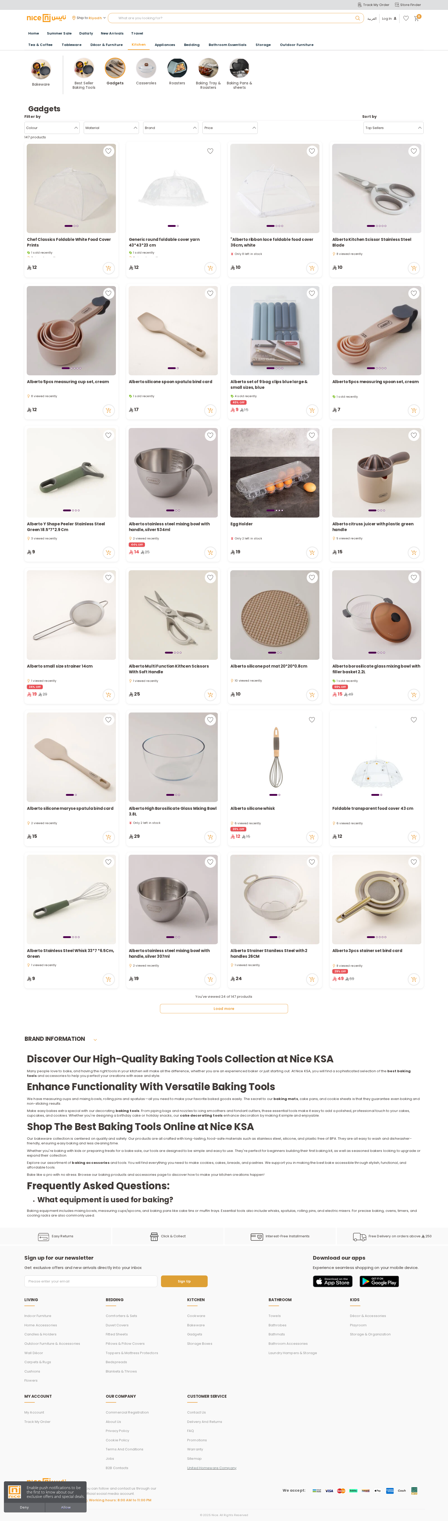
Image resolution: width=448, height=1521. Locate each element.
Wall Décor (33, 1352)
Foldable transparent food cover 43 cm (372, 808)
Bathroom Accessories (288, 1343)
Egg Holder (241, 524)
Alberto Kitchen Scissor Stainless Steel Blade (371, 242)
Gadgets (194, 1334)
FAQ (190, 1430)
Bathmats (277, 1334)
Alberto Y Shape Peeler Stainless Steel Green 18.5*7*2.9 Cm (66, 527)
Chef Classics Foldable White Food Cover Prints (69, 242)
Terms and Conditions (125, 1449)
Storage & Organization (370, 1334)
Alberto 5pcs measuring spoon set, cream (375, 381)
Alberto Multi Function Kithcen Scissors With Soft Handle (169, 669)
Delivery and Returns (204, 1421)
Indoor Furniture (37, 1315)
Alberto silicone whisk (252, 808)
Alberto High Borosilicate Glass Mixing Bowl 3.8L (173, 811)
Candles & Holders (40, 1334)
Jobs (110, 1458)
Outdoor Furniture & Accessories (52, 1343)
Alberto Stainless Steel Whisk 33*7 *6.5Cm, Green (70, 953)
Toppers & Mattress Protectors (132, 1352)
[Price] (254, 128)
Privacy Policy (117, 1430)
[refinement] (420, 128)
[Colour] (76, 128)
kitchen (136, 1071)
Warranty (195, 1449)
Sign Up (184, 1281)
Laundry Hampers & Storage (293, 1352)
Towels (275, 1315)
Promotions (197, 1440)
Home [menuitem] (33, 33)
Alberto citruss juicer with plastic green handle (373, 527)
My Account (34, 1412)
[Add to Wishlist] (108, 151)
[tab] (68, 226)
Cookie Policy (117, 1440)
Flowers (31, 1380)
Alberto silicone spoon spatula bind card (170, 381)
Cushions (32, 1371)
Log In (387, 19)
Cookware (196, 1315)
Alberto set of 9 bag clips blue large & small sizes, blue (269, 384)
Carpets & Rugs (37, 1362)
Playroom (358, 1325)
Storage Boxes (199, 1343)
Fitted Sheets (117, 1334)
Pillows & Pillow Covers (125, 1343)
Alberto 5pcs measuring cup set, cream (68, 381)
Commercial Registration (127, 1412)
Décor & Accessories (368, 1315)
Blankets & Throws (121, 1371)
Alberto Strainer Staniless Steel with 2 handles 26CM (268, 953)
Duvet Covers (117, 1325)
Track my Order (37, 1421)
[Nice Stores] (46, 18)
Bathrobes (277, 1325)
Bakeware (196, 1325)
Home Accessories (40, 1325)
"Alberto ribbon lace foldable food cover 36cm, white (271, 242)
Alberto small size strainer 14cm (60, 666)
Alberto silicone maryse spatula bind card (70, 808)
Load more (224, 1008)
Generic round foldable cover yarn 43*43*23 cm (164, 242)
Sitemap (194, 1458)
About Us (113, 1421)
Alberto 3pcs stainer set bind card (367, 950)
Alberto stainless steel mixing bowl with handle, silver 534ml (169, 527)
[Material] (135, 128)
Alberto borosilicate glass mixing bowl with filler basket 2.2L (376, 669)
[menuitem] (59, 33)
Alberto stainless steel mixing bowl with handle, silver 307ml (169, 953)
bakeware (43, 1138)
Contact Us (196, 1412)
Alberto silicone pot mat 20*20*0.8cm (268, 666)
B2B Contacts (117, 1467)
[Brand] (195, 128)
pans (313, 1098)
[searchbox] (236, 18)
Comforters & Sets (121, 1315)
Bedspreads (116, 1362)
